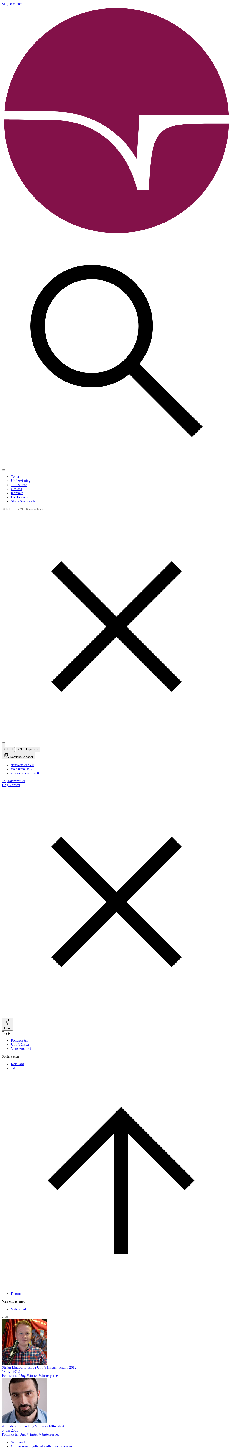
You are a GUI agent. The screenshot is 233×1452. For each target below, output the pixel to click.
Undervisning (20, 481)
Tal (4, 781)
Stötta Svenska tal (23, 501)
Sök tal (8, 749)
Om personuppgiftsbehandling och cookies (41, 1446)
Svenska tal (19, 1442)
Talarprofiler (16, 781)
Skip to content (12, 4)
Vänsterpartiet (21, 1048)
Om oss (16, 489)
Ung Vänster (20, 1044)
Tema (15, 477)
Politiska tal (19, 1040)
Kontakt (17, 493)
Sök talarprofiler (28, 749)
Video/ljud (18, 1309)
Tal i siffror (19, 485)
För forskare (19, 497)
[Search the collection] (116, 465)
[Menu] (3, 470)
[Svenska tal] (116, 234)
